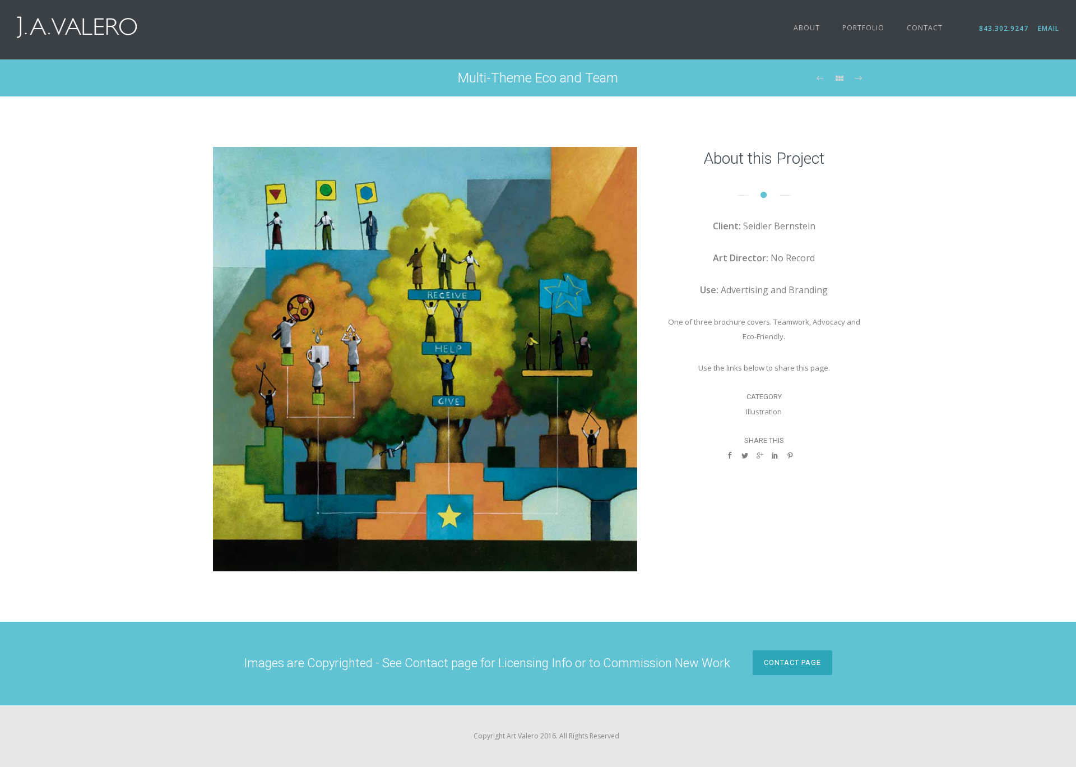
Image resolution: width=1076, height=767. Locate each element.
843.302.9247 (1007, 28)
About (807, 28)
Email (1047, 28)
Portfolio (863, 28)
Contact (925, 28)
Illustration (764, 411)
